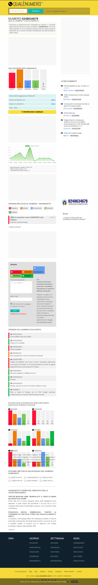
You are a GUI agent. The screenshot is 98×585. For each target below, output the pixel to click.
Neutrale (16, 276)
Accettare (74, 581)
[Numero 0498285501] (43, 466)
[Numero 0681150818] (19, 424)
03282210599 (34, 552)
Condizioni (58, 571)
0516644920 (77, 108)
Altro (68, 581)
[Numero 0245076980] (43, 424)
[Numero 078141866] (43, 445)
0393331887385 (35, 547)
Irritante (28, 272)
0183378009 (54, 552)
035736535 (54, 556)
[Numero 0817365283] (19, 445)
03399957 (16, 389)
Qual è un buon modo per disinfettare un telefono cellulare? (74, 218)
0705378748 (76, 128)
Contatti (79, 571)
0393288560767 (35, 561)
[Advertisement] (32, 51)
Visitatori (42, 571)
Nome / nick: (14, 296)
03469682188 (34, 556)
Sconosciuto (38, 272)
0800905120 (17, 353)
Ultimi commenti (69, 571)
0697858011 (74, 135)
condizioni (28, 304)
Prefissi (50, 571)
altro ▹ (53, 100)
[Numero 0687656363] (19, 466)
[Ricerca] (18, 10)
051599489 (75, 115)
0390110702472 (79, 561)
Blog (30, 571)
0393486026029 (56, 561)
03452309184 (17, 340)
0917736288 (77, 556)
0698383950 (17, 371)
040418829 (54, 543)
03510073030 (76, 99)
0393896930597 (79, 543)
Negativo (16, 272)
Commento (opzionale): (17, 280)
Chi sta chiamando (20, 571)
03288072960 (17, 359)
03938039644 (17, 347)
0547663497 (33, 543)
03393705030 (79, 90)
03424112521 (17, 334)
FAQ (36, 571)
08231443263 (78, 547)
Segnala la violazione (15, 227)
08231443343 (78, 552)
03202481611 (55, 547)
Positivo (28, 276)
